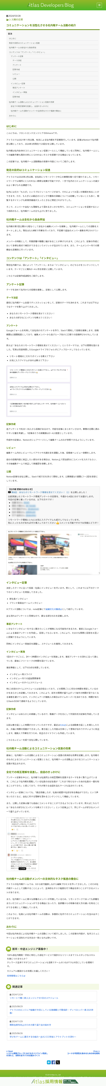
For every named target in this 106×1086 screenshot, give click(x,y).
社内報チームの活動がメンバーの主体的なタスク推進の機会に (36, 111)
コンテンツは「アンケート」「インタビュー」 (27, 52)
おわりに (12, 115)
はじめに (12, 38)
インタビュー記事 (18, 83)
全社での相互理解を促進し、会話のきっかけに (30, 106)
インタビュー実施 (20, 92)
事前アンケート (19, 87)
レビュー (16, 74)
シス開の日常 (16, 19)
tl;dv (62, 725)
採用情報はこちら (15, 975)
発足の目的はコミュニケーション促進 (24, 43)
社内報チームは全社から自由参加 (22, 47)
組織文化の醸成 (53, 609)
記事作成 (16, 69)
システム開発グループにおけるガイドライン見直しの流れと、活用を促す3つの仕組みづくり (27, 1054)
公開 (14, 78)
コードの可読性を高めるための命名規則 (83, 1053)
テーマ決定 (17, 60)
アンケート (17, 65)
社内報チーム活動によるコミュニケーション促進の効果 (31, 102)
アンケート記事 (17, 56)
